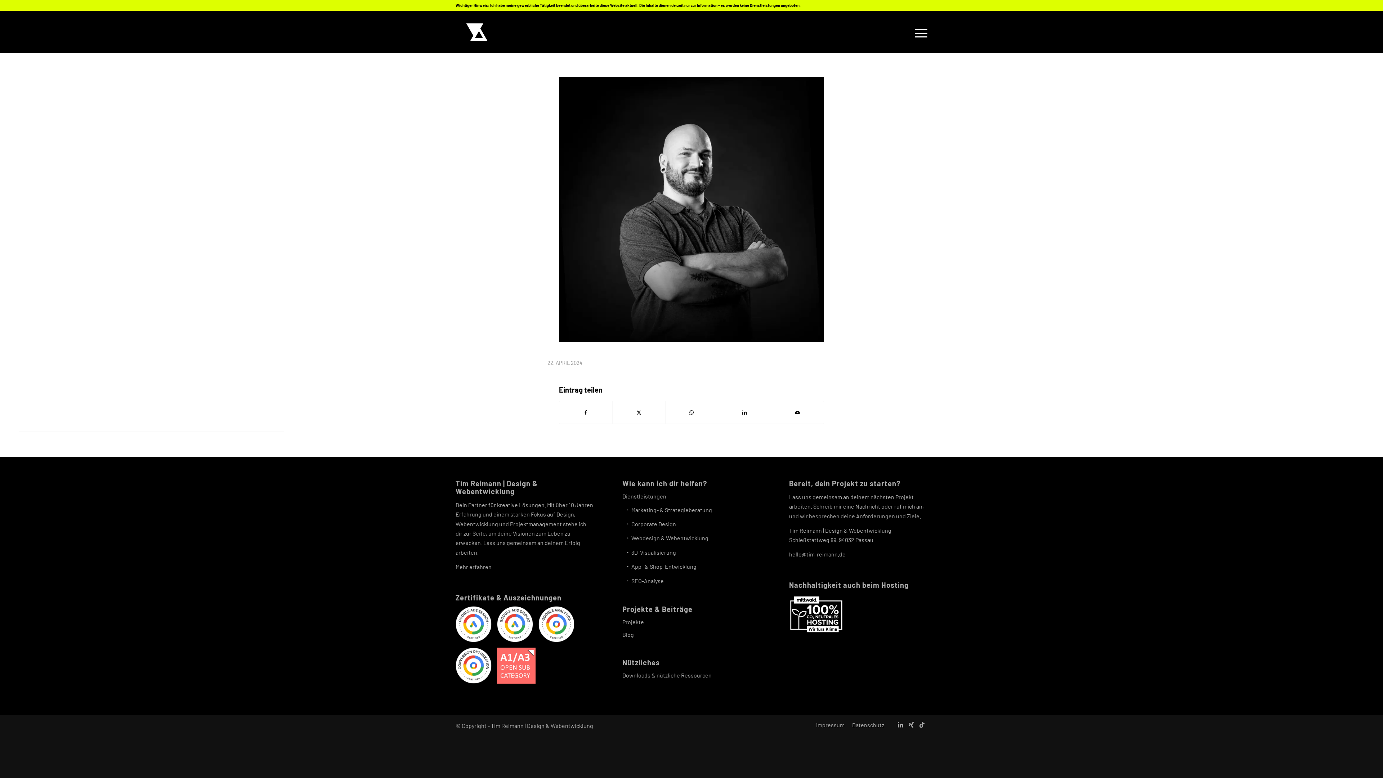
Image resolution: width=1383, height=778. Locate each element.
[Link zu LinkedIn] (900, 724)
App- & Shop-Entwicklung (664, 566)
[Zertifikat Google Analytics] (556, 625)
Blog (628, 634)
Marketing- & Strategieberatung (671, 509)
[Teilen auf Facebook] (585, 412)
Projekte (633, 621)
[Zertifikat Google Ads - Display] (515, 625)
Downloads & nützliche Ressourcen (667, 675)
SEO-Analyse (647, 580)
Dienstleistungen (644, 496)
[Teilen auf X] (639, 412)
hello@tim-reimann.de (817, 554)
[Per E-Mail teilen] (797, 412)
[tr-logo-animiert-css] (477, 32)
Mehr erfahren (474, 566)
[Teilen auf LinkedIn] (744, 412)
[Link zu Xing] (911, 724)
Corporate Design (653, 523)
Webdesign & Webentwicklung (669, 538)
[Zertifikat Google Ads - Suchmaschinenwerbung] (474, 625)
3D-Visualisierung (653, 552)
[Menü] (918, 32)
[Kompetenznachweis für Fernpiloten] (516, 667)
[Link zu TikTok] (922, 724)
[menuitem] (918, 32)
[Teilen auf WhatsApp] (692, 412)
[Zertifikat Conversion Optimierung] (474, 667)
